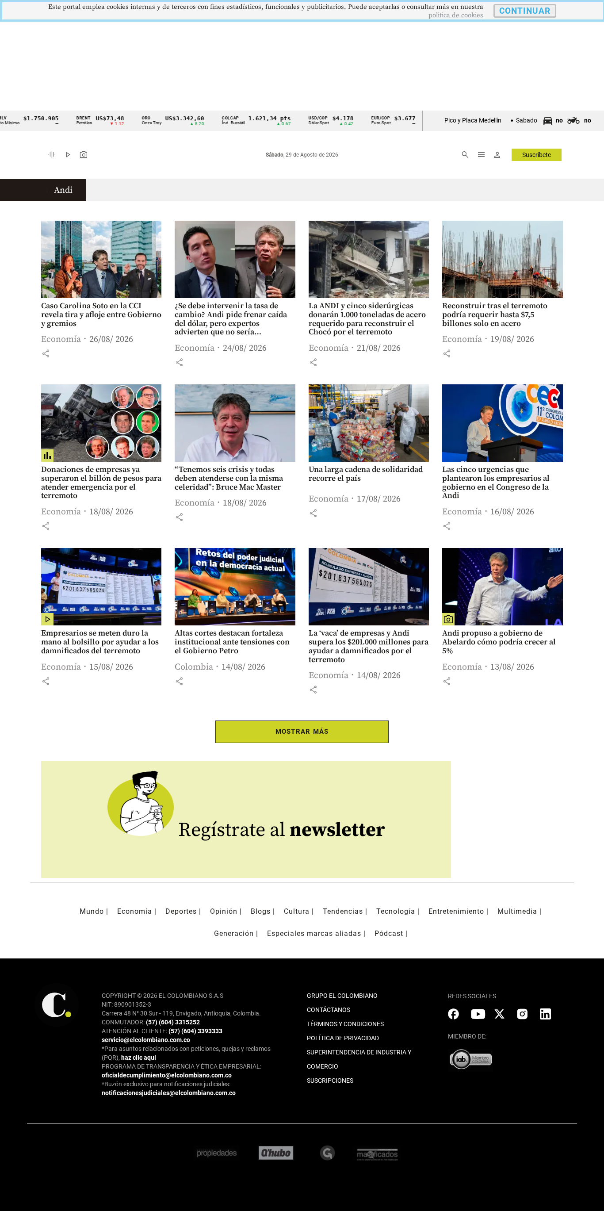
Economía (61, 339)
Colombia (194, 667)
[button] (45, 353)
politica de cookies (455, 15)
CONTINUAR (524, 11)
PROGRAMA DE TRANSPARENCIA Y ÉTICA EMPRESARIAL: (181, 1066)
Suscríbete (536, 154)
